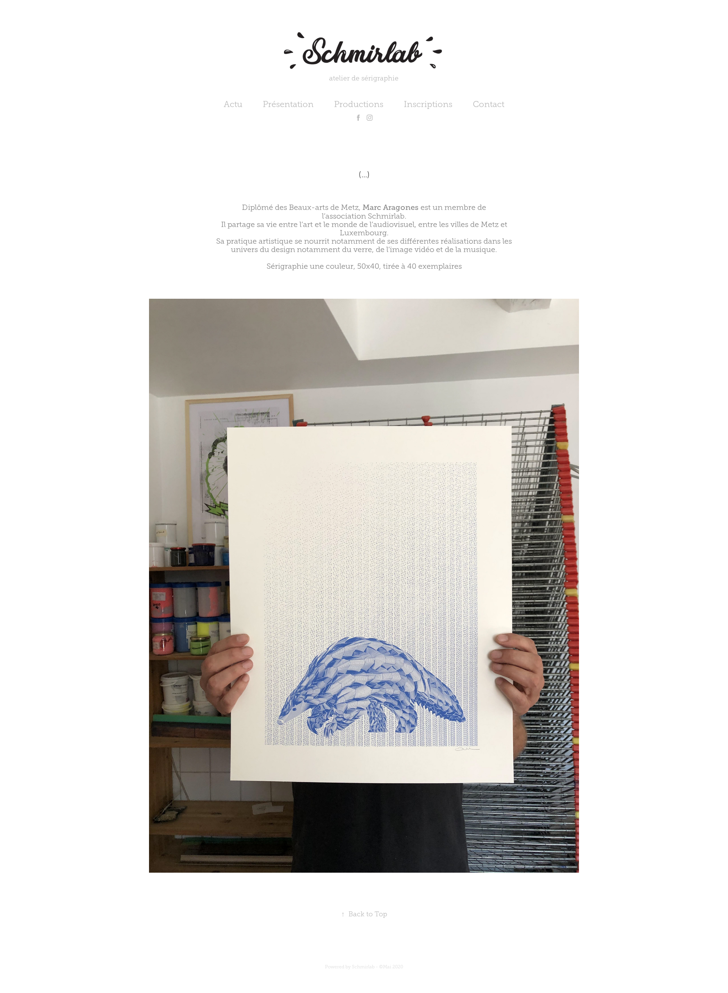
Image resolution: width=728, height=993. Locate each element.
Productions (358, 104)
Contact (488, 104)
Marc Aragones (390, 207)
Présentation (288, 104)
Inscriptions (428, 104)
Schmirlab (386, 216)
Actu (233, 104)
